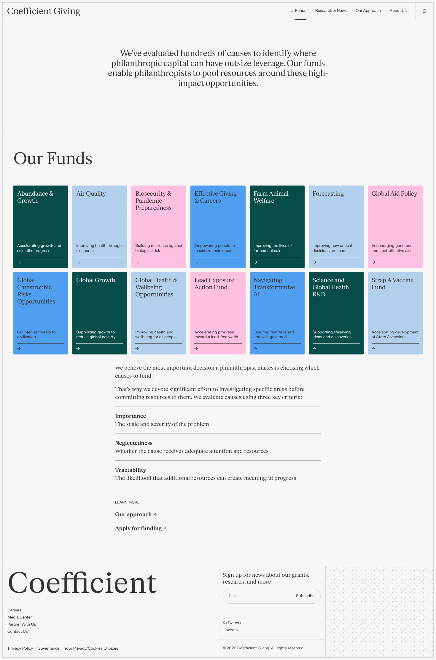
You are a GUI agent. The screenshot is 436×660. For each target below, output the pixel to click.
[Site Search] (424, 11)
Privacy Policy (20, 648)
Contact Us (17, 631)
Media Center (19, 617)
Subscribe (305, 596)
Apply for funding (139, 528)
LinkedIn (230, 630)
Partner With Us (21, 624)
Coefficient (82, 583)
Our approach (134, 514)
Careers (14, 610)
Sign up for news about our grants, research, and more (266, 578)
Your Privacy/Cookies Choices (91, 648)
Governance (48, 648)
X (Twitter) (231, 623)
